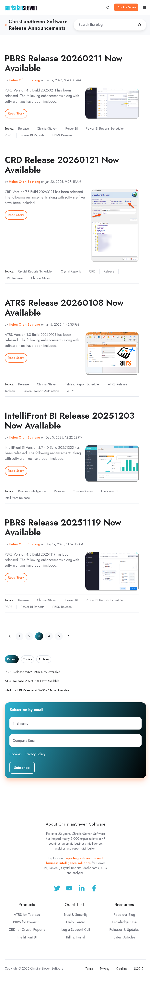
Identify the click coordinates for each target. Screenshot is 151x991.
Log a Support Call (75, 929)
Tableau (10, 391)
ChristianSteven (47, 128)
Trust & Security (75, 914)
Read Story (16, 113)
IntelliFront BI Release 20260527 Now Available (37, 690)
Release (23, 128)
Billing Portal (75, 937)
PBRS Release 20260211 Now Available (63, 63)
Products (26, 904)
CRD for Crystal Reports (27, 929)
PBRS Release (62, 135)
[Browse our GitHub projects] (81, 888)
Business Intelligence (32, 491)
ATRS (71, 391)
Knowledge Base (124, 922)
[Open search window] (108, 7)
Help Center (75, 922)
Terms (89, 968)
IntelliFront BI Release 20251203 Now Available (69, 420)
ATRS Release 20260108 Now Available (64, 307)
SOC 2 (138, 968)
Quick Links (75, 904)
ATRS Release (117, 384)
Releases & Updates (124, 929)
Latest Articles (124, 937)
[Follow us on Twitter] (57, 888)
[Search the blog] (140, 25)
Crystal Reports (71, 271)
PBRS (8, 135)
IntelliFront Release (17, 498)
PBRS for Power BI (27, 922)
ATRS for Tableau (27, 914)
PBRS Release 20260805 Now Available (32, 672)
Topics (27, 659)
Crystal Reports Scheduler (35, 271)
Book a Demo (127, 7)
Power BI (71, 128)
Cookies (15, 754)
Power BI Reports (32, 135)
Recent (11, 659)
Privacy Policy (35, 754)
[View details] (94, 888)
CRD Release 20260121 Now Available (62, 165)
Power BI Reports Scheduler (105, 128)
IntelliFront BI (109, 491)
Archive (44, 659)
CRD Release (14, 278)
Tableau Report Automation (41, 391)
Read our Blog (124, 914)
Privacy (104, 968)
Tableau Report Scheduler (82, 384)
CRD (92, 271)
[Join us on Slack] (69, 888)
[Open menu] (144, 7)
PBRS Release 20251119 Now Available (63, 527)
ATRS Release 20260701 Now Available (32, 681)
